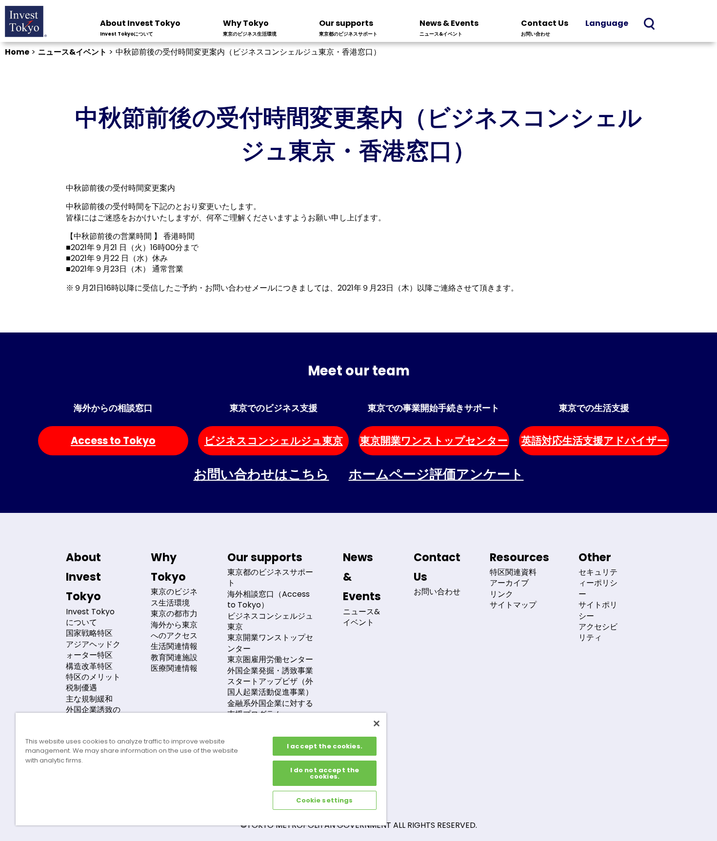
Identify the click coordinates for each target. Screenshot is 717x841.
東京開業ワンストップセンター (434, 440)
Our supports (348, 27)
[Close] (376, 723)
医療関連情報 (174, 668)
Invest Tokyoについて (90, 617)
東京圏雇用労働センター (270, 659)
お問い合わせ (437, 591)
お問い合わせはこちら (261, 474)
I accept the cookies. (324, 746)
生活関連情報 (174, 646)
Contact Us (544, 27)
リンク (501, 594)
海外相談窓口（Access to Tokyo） (268, 599)
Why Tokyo (250, 27)
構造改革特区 (89, 666)
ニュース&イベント (72, 52)
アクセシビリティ (597, 632)
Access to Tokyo (113, 440)
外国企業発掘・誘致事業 (270, 670)
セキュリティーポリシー (597, 583)
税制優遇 (81, 687)
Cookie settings (324, 800)
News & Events (448, 27)
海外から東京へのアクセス (174, 630)
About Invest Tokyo (140, 27)
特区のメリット (93, 677)
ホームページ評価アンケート (436, 474)
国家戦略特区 (89, 633)
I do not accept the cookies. (324, 773)
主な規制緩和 (89, 698)
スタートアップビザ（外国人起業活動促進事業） (270, 687)
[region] (201, 769)
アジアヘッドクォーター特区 (93, 650)
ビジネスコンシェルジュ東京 (273, 440)
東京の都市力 (174, 613)
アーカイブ (509, 582)
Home (17, 52)
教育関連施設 (174, 657)
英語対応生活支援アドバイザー (594, 440)
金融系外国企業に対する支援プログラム (270, 709)
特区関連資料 (513, 572)
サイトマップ (513, 604)
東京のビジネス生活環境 (174, 597)
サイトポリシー (597, 610)
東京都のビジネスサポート (270, 577)
